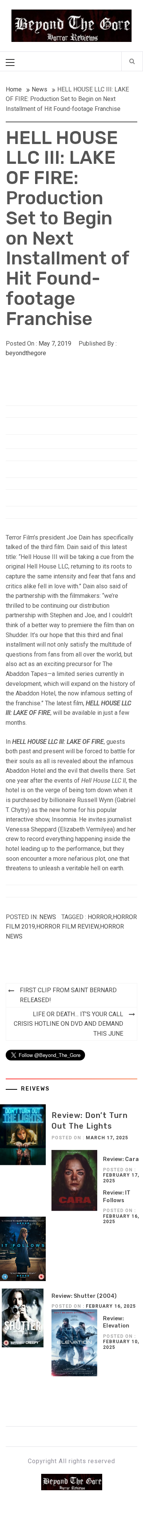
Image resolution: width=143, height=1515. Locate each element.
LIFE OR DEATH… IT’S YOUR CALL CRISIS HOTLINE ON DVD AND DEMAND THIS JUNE (68, 1024)
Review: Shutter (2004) (84, 1296)
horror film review (67, 926)
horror (100, 917)
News (47, 917)
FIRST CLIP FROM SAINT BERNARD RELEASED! (68, 995)
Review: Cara (121, 1159)
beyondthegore (26, 353)
